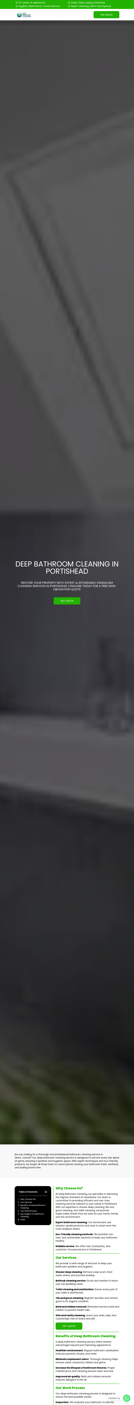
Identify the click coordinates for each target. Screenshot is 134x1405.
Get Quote (106, 14)
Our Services (26, 1202)
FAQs (23, 1219)
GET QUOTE (67, 600)
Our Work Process (29, 1211)
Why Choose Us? (28, 1199)
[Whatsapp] (126, 1398)
